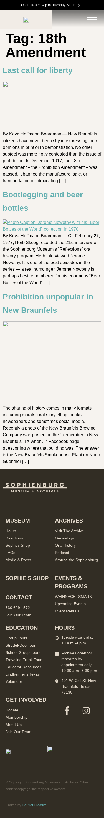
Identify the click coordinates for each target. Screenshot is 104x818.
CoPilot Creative (34, 805)
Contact (19, 597)
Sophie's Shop (27, 578)
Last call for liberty (38, 70)
